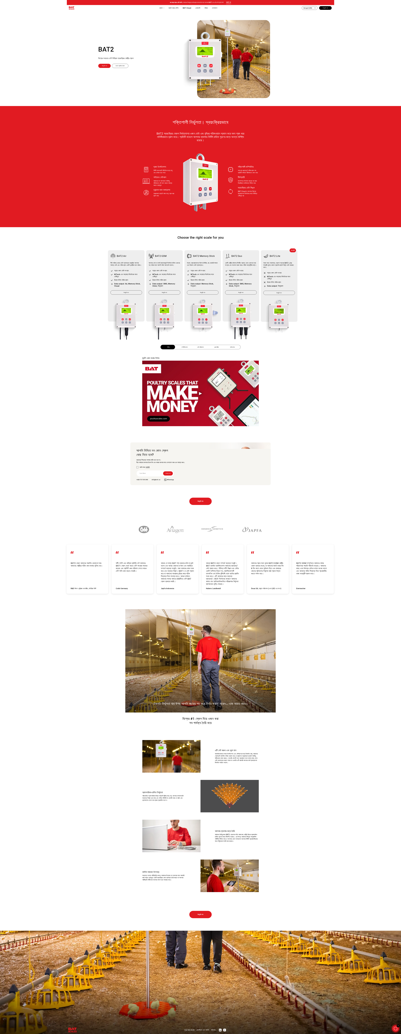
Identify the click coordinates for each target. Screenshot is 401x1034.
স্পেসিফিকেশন (184, 347)
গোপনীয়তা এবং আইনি (202, 1030)
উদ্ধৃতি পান (200, 501)
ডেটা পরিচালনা (200, 347)
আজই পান (228, 2)
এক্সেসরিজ (216, 347)
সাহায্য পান (168, 473)
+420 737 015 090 (142, 479)
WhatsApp (170, 479)
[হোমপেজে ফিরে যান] (71, 8)
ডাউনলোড (232, 347)
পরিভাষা (213, 1030)
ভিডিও (168, 347)
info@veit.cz (156, 479)
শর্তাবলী (148, 467)
